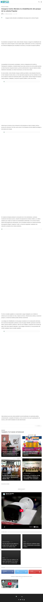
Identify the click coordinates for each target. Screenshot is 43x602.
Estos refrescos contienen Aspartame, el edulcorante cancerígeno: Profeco (31, 545)
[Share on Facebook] (35, 425)
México (3, 557)
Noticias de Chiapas (4, 6)
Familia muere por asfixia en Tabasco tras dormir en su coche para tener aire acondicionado (10, 561)
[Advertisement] (21, 55)
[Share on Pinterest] (39, 425)
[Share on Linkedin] (41, 425)
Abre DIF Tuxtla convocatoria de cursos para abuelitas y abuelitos (31, 453)
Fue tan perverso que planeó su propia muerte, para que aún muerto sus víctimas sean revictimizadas (10, 545)
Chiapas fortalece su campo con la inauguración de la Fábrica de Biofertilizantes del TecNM (10, 453)
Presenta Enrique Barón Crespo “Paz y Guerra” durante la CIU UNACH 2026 (10, 477)
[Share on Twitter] (37, 425)
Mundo (24, 541)
